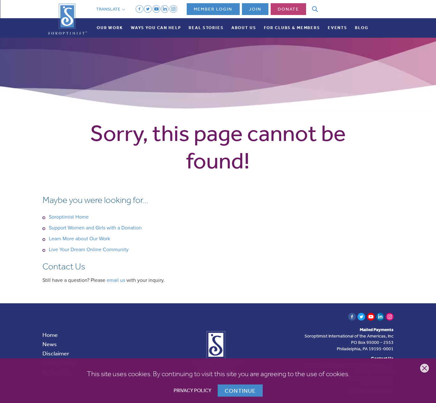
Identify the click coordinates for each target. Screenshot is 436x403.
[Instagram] (173, 9)
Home (50, 334)
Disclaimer (55, 353)
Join (255, 9)
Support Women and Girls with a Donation (95, 228)
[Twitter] (148, 9)
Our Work (110, 27)
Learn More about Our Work (79, 239)
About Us (243, 27)
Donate (288, 9)
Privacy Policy (192, 390)
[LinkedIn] (165, 9)
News (49, 343)
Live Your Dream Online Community (89, 249)
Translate (108, 9)
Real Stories (206, 27)
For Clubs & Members (292, 27)
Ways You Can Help (156, 27)
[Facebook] (139, 9)
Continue (240, 390)
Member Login (213, 9)
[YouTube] (156, 9)
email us (116, 280)
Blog (361, 27)
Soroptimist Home (69, 217)
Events (337, 27)
